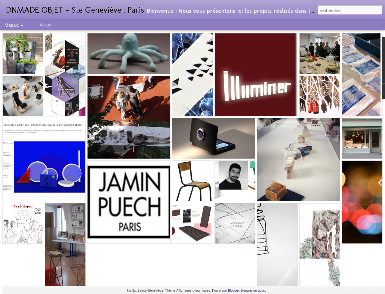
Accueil (46, 25)
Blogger (233, 290)
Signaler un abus (253, 290)
